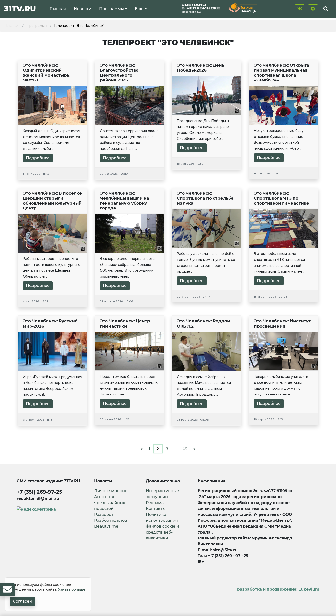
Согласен (22, 601)
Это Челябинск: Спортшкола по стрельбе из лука (205, 198)
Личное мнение (110, 491)
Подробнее (38, 158)
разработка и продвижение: (278, 589)
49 (185, 448)
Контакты (156, 508)
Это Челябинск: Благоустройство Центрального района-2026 (119, 72)
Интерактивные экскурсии (162, 494)
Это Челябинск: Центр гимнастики (125, 323)
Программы (111, 8)
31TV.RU (20, 8)
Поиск (321, 20)
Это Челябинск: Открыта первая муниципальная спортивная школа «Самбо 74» (281, 72)
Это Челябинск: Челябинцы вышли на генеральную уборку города (124, 200)
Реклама (155, 502)
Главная (58, 8)
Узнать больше (71, 589)
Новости (82, 8)
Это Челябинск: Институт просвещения (282, 323)
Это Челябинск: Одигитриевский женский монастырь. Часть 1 (46, 72)
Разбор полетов (110, 520)
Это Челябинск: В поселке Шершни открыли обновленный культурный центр (52, 200)
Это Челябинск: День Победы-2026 (200, 68)
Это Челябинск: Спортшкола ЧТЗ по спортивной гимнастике (281, 198)
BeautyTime (106, 526)
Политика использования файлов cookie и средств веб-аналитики (162, 526)
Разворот (103, 514)
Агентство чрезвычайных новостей (109, 502)
